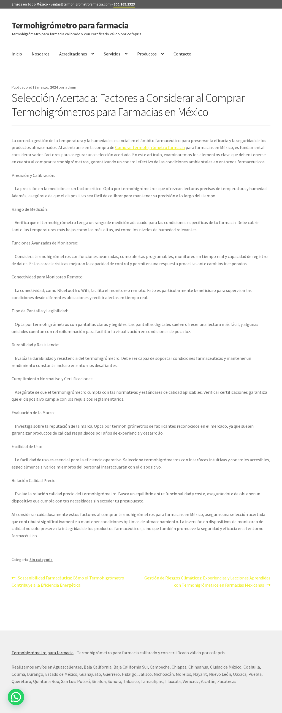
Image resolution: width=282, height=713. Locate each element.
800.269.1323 (124, 4)
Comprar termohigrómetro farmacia (150, 147)
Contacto (182, 54)
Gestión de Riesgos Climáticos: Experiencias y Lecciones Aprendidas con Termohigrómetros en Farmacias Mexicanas (207, 581)
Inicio (17, 54)
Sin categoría (41, 559)
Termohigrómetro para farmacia (70, 25)
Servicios (112, 54)
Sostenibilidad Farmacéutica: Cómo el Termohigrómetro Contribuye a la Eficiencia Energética (68, 581)
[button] (16, 697)
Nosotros (41, 54)
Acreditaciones (73, 54)
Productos (147, 54)
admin (70, 87)
